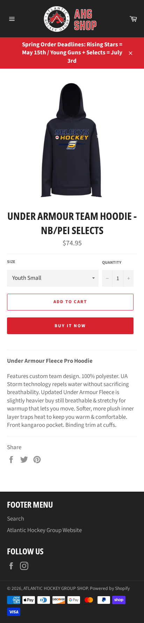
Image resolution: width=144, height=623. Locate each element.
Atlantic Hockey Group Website (44, 530)
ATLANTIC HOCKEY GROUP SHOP (55, 588)
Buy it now (70, 326)
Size (11, 262)
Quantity (111, 263)
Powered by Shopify (110, 588)
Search (15, 519)
